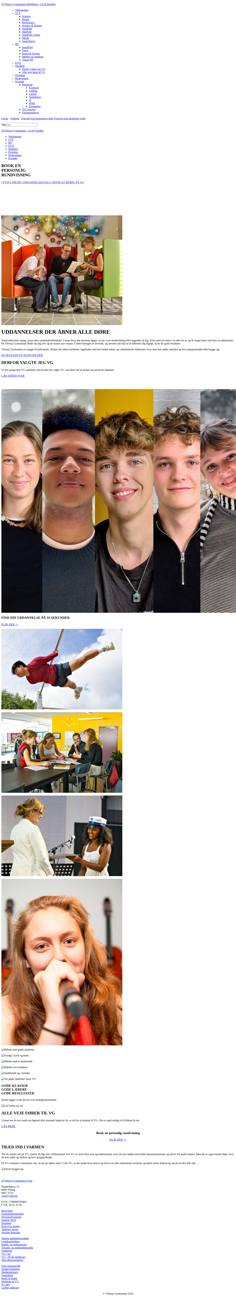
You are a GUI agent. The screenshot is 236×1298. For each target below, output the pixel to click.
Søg (3, 124)
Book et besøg (9, 1278)
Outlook (14, 118)
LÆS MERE (8, 1126)
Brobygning (14, 155)
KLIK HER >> (9, 624)
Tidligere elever (9, 1229)
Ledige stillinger (10, 1287)
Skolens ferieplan (10, 1232)
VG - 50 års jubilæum (13, 1257)
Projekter (13, 152)
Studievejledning (10, 1269)
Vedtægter (6, 1250)
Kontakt (12, 158)
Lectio (4, 118)
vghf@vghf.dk (9, 1195)
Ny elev (5, 1284)
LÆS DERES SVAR (13, 375)
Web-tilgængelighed (12, 1260)
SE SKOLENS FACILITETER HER (22, 355)
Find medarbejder (11, 1266)
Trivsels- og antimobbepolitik (17, 1247)
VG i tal (5, 1253)
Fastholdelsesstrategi (12, 1213)
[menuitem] (21, 10)
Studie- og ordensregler (14, 1244)
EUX (11, 145)
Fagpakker (7, 1275)
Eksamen (6, 1223)
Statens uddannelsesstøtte (15, 1238)
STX (11, 139)
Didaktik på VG (10, 1281)
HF (10, 142)
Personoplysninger (11, 1217)
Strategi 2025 (8, 1220)
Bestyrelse (7, 1210)
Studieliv (13, 149)
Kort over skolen (10, 1226)
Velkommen (14, 136)
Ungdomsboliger (10, 1241)
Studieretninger (9, 1272)
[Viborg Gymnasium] (28, 4)
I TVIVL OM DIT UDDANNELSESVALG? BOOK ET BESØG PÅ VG (42, 182)
